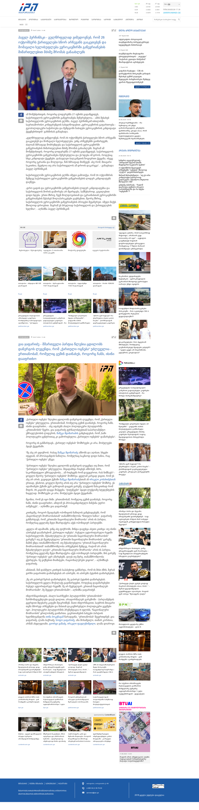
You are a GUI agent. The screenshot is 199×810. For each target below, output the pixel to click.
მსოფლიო (73, 20)
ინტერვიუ (124, 96)
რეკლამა (62, 784)
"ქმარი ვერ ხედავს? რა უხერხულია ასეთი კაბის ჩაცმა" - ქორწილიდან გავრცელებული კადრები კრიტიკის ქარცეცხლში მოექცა (104, 322)
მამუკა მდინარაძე (68, 452)
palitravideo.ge (23, 326)
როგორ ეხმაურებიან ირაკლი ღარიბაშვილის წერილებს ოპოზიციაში (78, 699)
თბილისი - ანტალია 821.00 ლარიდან (29, 284)
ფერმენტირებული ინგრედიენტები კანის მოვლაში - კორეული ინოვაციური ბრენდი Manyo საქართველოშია (103, 739)
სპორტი (107, 20)
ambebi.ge (22, 675)
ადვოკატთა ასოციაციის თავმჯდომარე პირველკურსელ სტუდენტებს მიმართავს (134, 42)
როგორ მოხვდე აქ (106, 227)
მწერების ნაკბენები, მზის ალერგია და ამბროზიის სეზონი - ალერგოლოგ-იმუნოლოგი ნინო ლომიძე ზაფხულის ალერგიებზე (54, 739)
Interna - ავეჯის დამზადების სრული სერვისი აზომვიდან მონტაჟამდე (30, 736)
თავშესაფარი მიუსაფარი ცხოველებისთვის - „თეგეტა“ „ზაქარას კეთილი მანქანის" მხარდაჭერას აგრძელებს (133, 58)
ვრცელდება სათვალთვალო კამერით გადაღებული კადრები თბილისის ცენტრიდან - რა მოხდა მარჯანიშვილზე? (54, 320)
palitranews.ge (73, 708)
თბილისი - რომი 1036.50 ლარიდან (103, 284)
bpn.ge (137, 3)
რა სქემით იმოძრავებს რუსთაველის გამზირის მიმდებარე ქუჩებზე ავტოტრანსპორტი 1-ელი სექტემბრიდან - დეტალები (54, 702)
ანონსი (140, 20)
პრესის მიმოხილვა (129, 150)
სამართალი (46, 20)
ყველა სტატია (142, 143)
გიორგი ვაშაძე (57, 623)
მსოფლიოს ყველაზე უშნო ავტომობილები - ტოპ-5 (131, 625)
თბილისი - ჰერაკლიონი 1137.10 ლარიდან (53, 284)
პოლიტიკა (33, 20)
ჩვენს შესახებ (36, 784)
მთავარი (22, 20)
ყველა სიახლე (141, 87)
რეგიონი (85, 20)
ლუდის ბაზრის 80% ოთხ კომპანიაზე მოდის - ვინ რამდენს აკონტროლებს (28, 699)
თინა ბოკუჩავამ (55, 616)
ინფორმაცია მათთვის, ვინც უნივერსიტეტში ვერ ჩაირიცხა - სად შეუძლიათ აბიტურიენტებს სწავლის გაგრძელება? (54, 669)
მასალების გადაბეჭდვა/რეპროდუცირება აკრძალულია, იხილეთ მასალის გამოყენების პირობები (42, 792)
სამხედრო (118, 20)
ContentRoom (110, 715)
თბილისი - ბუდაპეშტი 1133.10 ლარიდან (77, 284)
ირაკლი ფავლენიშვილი (81, 623)
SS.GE (22, 227)
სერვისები (51, 784)
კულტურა (129, 20)
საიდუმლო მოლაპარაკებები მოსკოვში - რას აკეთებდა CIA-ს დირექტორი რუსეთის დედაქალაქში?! (134, 312)
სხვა (21, 25)
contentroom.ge (24, 744)
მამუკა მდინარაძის (67, 433)
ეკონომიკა (96, 20)
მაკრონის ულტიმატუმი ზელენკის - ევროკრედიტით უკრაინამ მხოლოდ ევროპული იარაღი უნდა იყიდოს (133, 280)
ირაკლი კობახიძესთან (102, 479)
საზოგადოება (60, 20)
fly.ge (20, 294)
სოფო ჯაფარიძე (65, 620)
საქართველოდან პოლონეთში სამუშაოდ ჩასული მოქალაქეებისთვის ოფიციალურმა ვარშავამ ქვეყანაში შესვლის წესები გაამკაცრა (104, 704)
